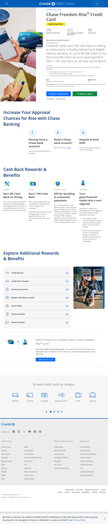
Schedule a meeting (86, 475)
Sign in (99, 4)
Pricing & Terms (60, 99)
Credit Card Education (87, 471)
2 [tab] (54, 411)
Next (61, 411)
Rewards (4, 471)
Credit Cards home (54, 9)
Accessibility (85, 492)
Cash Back (44, 401)
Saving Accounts (59, 454)
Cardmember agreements (88, 454)
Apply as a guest (88, 94)
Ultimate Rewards (86, 464)
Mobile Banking (85, 450)
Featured (15, 401)
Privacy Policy (79, 520)
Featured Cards (6, 447)
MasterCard (28, 468)
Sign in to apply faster (61, 94)
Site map (94, 492)
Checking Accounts (60, 450)
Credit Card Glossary (86, 461)
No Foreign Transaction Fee (32, 457)
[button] (104, 518)
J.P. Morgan (79, 489)
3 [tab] (57, 411)
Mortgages (57, 461)
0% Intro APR (28, 461)
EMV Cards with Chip (30, 471)
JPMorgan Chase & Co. (92, 489)
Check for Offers (29, 479)
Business (93, 401)
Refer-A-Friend (28, 475)
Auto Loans (57, 464)
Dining (26, 447)
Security (67, 492)
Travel (79, 401)
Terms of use (76, 492)
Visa (25, 464)
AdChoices (102, 492)
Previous (46, 411)
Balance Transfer (61, 401)
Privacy (60, 492)
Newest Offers (5, 454)
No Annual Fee (28, 454)
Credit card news (85, 457)
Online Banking (85, 447)
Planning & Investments (61, 468)
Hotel (3, 479)
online (69, 148)
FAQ (81, 468)
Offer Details (50, 99)
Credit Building (28, 450)
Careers (103, 489)
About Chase (70, 489)
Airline (3, 475)
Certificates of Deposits (61, 457)
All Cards (30, 401)
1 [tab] (50, 411)
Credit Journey (58, 447)
